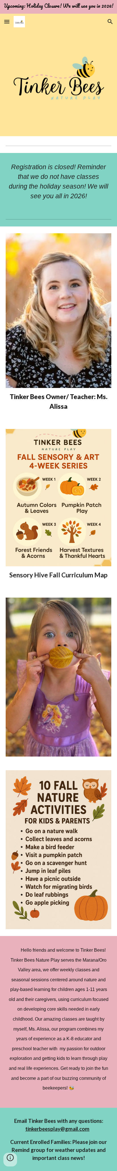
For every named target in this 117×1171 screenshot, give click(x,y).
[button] (7, 21)
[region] (58, 7)
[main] (58, 181)
